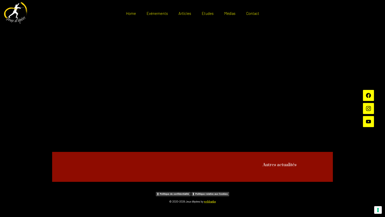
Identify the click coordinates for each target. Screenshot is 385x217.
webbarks (210, 201)
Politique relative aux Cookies (211, 193)
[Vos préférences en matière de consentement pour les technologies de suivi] (378, 210)
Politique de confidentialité (174, 193)
